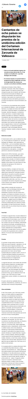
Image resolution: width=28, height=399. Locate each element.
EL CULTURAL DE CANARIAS (9, 393)
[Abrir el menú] (2, 7)
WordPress (14, 396)
